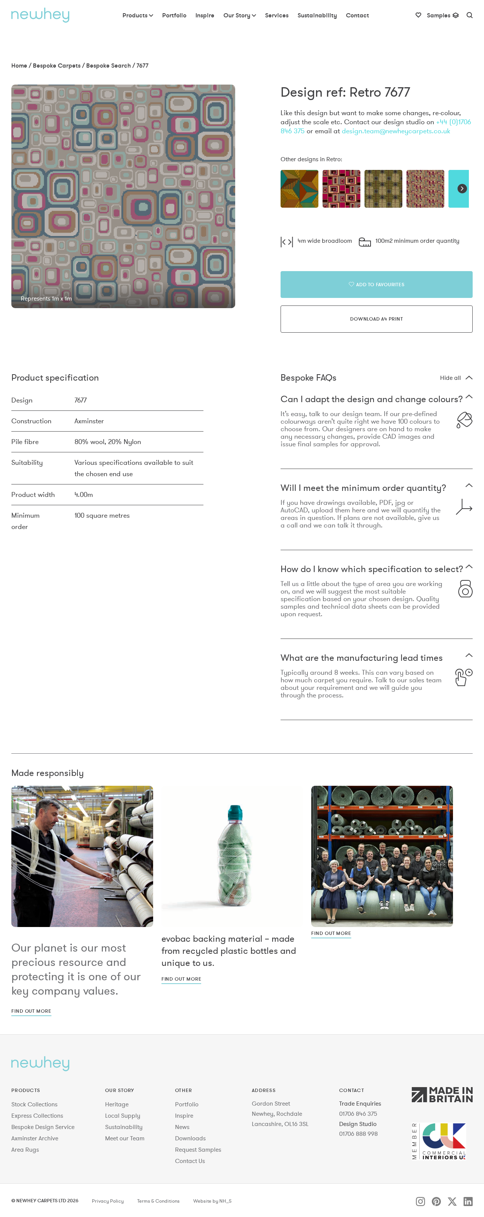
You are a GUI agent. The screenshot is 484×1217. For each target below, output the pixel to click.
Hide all (450, 377)
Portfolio (187, 1104)
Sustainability (124, 1127)
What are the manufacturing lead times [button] (362, 658)
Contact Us (190, 1161)
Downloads (190, 1138)
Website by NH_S (212, 1201)
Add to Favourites (380, 284)
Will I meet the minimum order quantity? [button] (363, 488)
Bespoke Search (108, 65)
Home (19, 65)
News (182, 1127)
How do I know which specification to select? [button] (372, 570)
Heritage (117, 1104)
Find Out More (31, 1011)
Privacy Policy (108, 1201)
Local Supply (122, 1115)
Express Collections (37, 1115)
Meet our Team (124, 1138)
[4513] (425, 189)
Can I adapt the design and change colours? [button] (372, 400)
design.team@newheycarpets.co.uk (396, 130)
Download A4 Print (376, 319)
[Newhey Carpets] (40, 15)
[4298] (383, 189)
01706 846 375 (358, 1113)
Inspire (184, 1115)
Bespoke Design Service (42, 1127)
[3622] (341, 189)
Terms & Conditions (158, 1201)
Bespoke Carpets (57, 65)
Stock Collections (34, 1104)
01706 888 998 (358, 1133)
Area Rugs (25, 1149)
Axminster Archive (34, 1138)
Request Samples (198, 1149)
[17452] (299, 189)
